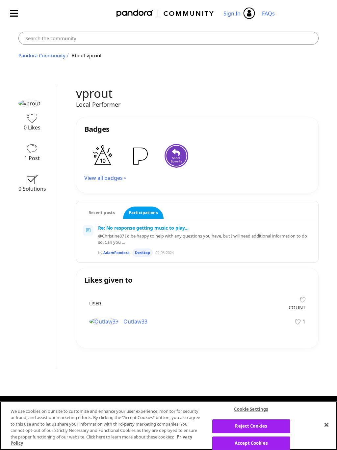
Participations (143, 212)
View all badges (103, 178)
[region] (168, 426)
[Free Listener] (139, 156)
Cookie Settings (251, 409)
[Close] (326, 425)
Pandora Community (165, 13)
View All (197, 269)
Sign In (232, 13)
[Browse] (17, 13)
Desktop (142, 252)
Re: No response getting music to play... (143, 228)
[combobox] (168, 38)
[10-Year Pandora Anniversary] (103, 156)
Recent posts (102, 212)
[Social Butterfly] (176, 156)
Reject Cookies (251, 426)
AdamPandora (116, 252)
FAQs (268, 13)
